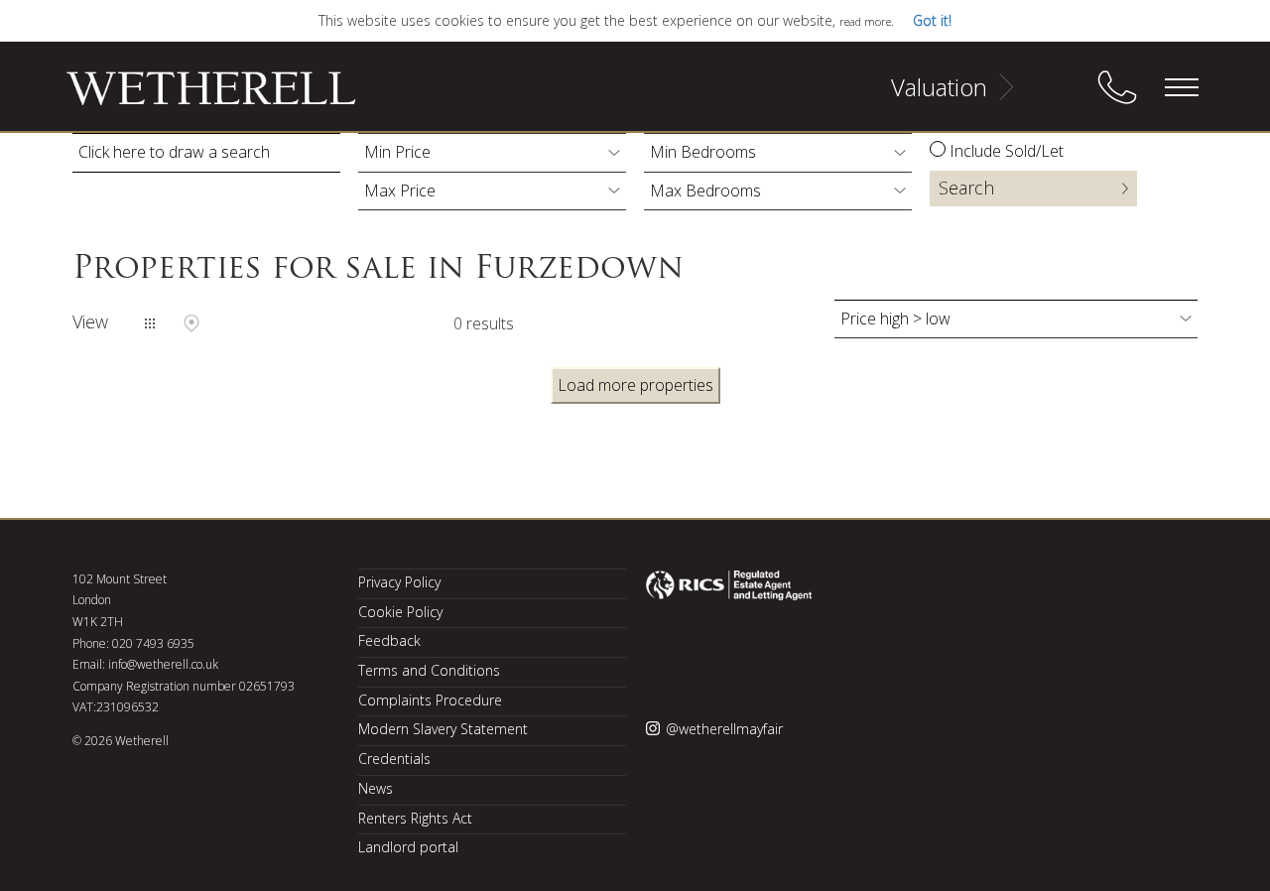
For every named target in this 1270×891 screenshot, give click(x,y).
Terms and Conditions (429, 670)
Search (966, 187)
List (150, 323)
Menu (1181, 87)
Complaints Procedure (430, 700)
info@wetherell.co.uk (163, 664)
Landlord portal (408, 846)
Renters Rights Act (415, 818)
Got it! (932, 20)
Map (191, 323)
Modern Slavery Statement (443, 728)
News (375, 788)
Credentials (394, 758)
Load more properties (635, 385)
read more (865, 21)
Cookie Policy (400, 611)
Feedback (389, 640)
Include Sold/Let (1007, 151)
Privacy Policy (399, 582)
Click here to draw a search (174, 152)
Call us (1117, 87)
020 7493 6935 (153, 643)
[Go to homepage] (187, 97)
